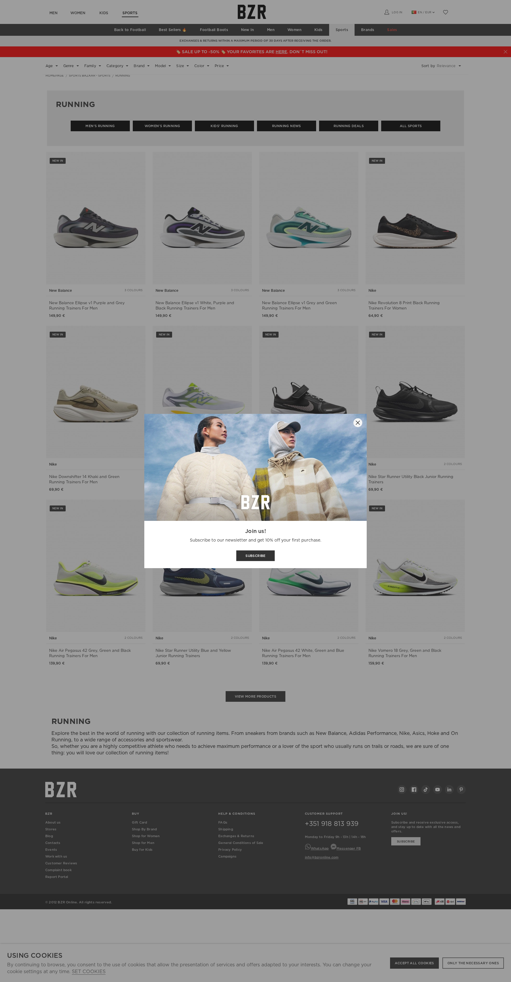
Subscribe (255, 556)
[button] (357, 422)
